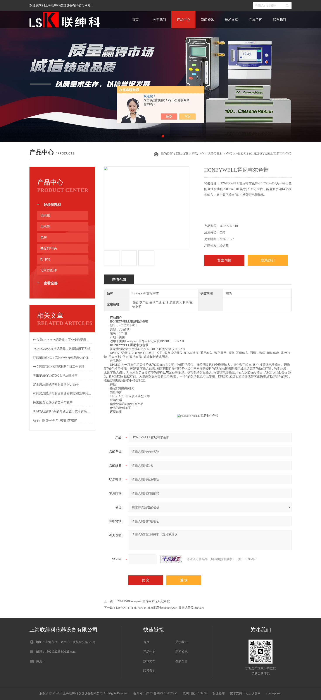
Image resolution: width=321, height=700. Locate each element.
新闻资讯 (207, 19)
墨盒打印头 (48, 248)
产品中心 (183, 19)
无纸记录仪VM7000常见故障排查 (55, 375)
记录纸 (45, 215)
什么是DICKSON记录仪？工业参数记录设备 (62, 339)
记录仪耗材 (215, 153)
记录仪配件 (48, 270)
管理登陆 (218, 693)
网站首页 (182, 153)
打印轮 (45, 259)
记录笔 (45, 226)
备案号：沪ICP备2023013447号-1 (155, 693)
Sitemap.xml (273, 693)
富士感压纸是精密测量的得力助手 (56, 384)
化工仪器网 (253, 693)
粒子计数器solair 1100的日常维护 (55, 420)
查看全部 (51, 283)
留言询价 (224, 260)
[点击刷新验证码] (171, 559)
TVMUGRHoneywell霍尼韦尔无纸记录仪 (143, 601)
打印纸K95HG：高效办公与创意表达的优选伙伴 (62, 357)
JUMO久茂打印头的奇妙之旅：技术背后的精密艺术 (62, 411)
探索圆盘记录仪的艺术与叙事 (53, 402)
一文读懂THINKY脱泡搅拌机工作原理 (59, 366)
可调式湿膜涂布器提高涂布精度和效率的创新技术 (62, 393)
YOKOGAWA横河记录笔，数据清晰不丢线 (61, 348)
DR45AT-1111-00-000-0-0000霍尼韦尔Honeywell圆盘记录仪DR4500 (160, 607)
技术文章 (231, 19)
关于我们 (159, 19)
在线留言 (255, 19)
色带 (229, 153)
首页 (135, 19)
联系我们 (279, 19)
